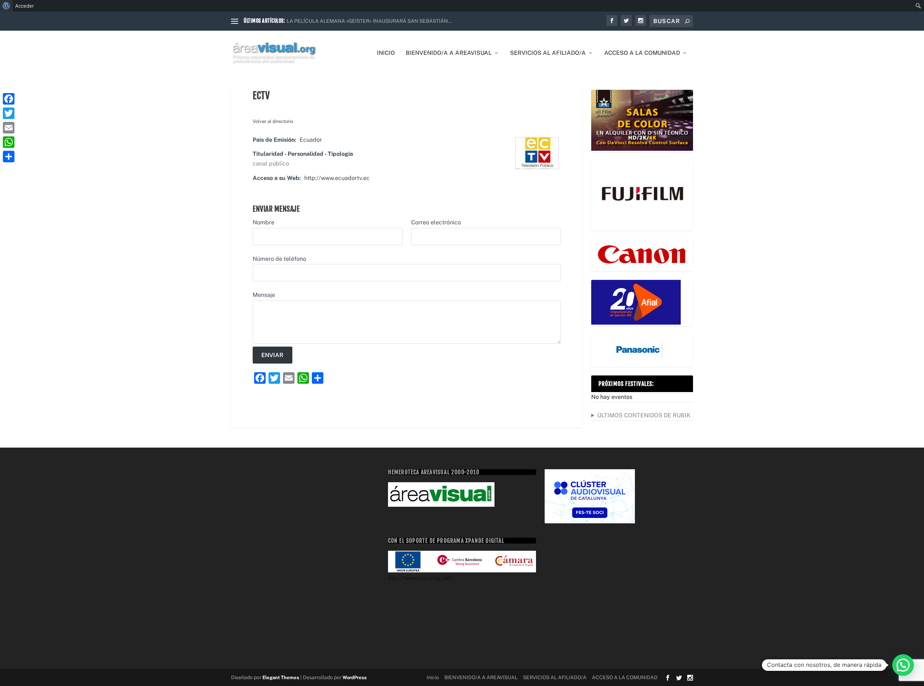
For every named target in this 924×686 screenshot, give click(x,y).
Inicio (386, 53)
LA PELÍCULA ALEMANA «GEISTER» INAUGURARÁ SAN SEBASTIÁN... (369, 21)
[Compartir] (8, 156)
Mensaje (264, 294)
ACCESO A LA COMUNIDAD (642, 53)
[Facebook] (8, 99)
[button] (903, 665)
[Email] (8, 127)
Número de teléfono (279, 258)
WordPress (355, 677)
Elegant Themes (280, 677)
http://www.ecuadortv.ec (337, 178)
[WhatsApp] (8, 142)
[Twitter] (8, 113)
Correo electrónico (436, 222)
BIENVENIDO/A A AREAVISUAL (449, 53)
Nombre (263, 222)
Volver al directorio (273, 121)
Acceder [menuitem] (24, 6)
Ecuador (311, 139)
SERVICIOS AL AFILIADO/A (548, 53)
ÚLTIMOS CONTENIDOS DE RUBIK (643, 415)
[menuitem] (6, 6)
